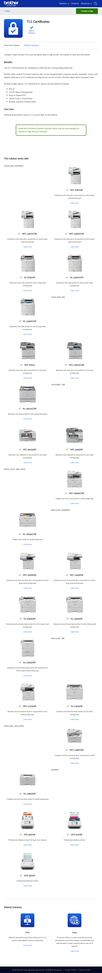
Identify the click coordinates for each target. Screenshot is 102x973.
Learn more (74, 203)
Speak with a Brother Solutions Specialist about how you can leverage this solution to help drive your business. (48, 130)
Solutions (63, 3)
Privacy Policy (70, 970)
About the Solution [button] (12, 45)
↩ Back (7, 11)
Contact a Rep (87, 11)
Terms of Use (84, 970)
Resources (85, 3)
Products (75, 3)
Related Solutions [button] (31, 45)
